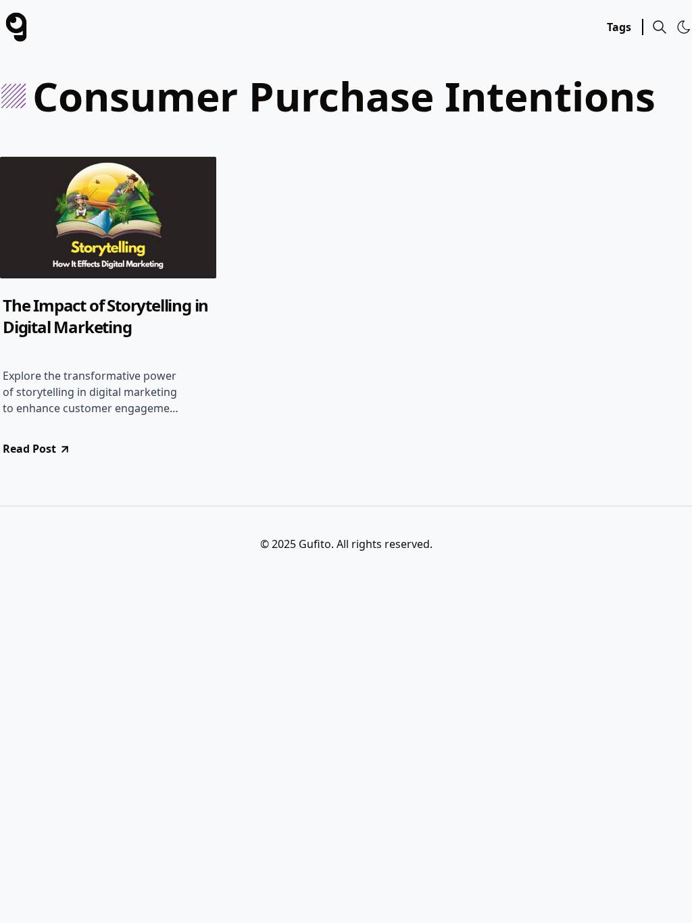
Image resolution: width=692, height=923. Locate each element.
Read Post (29, 448)
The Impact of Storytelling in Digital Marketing (105, 316)
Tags (619, 27)
